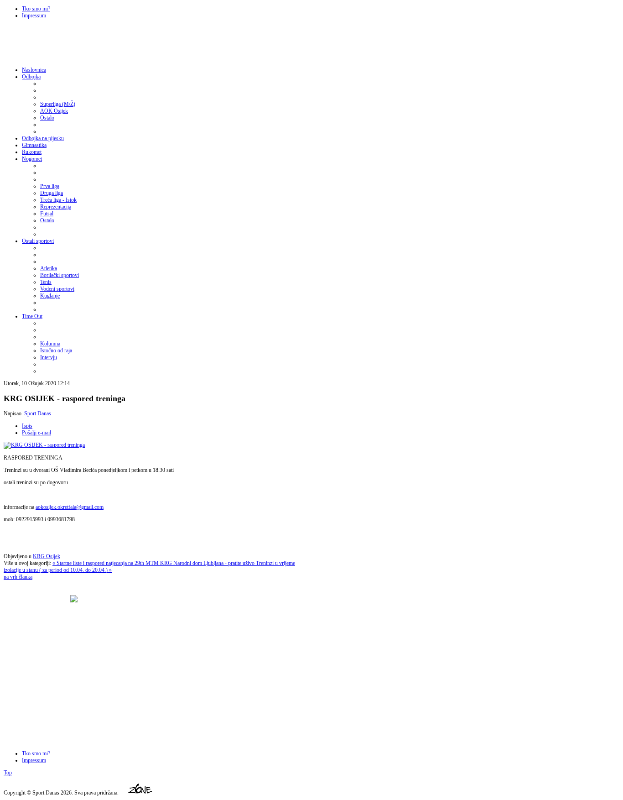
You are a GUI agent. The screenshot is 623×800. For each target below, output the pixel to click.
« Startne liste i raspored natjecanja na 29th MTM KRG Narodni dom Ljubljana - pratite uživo (154, 563)
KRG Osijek (46, 556)
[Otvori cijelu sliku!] (44, 445)
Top (8, 772)
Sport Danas (37, 413)
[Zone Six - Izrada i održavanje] (140, 793)
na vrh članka (18, 577)
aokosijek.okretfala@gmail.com (70, 507)
